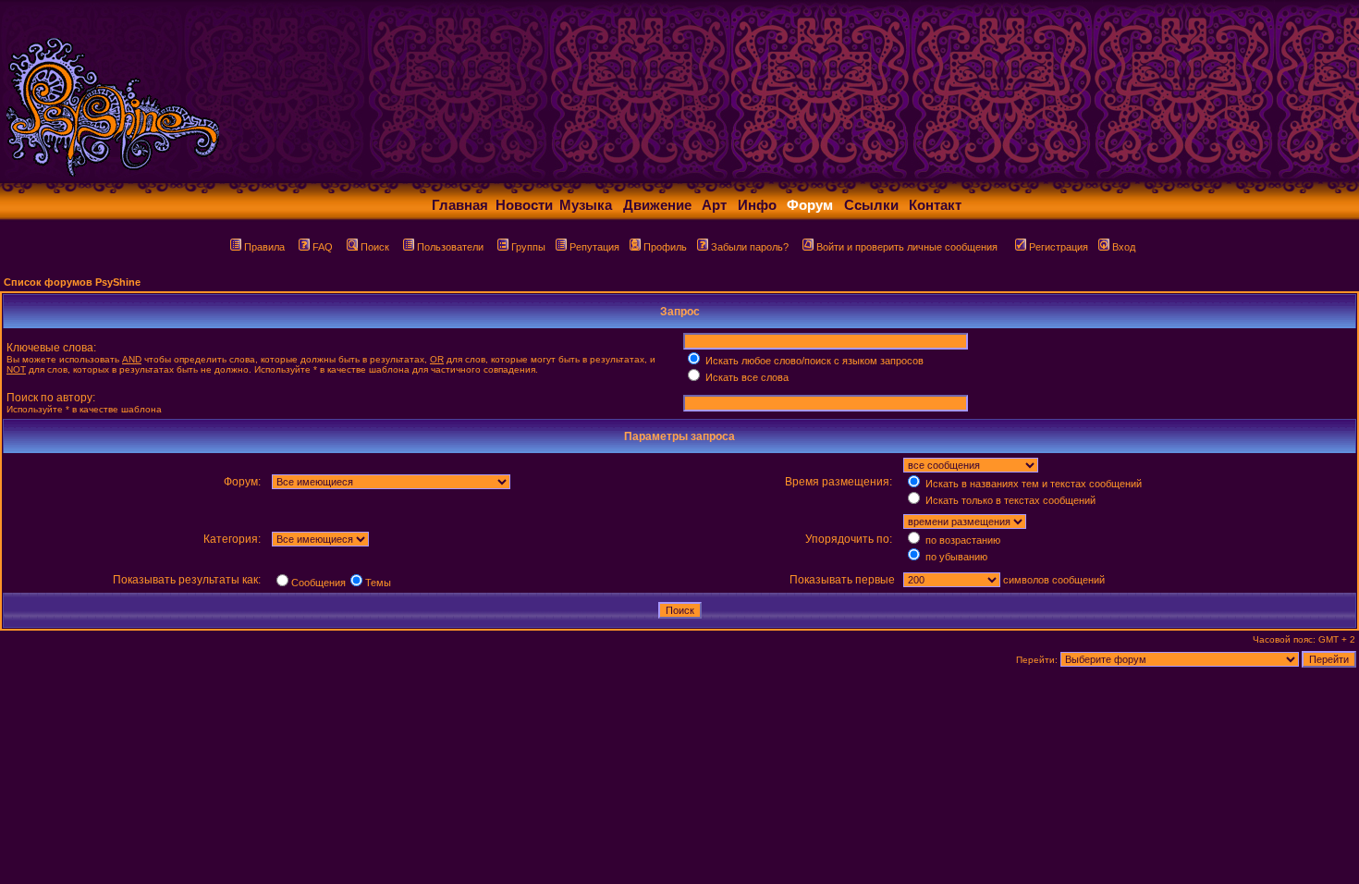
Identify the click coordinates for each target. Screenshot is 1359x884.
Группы (528, 246)
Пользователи (450, 246)
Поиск (375, 246)
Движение (657, 205)
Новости (524, 205)
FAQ (322, 246)
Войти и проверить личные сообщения (907, 246)
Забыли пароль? (750, 246)
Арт (714, 205)
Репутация (594, 246)
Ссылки (871, 205)
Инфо (757, 205)
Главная (460, 205)
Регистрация (1058, 246)
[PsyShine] (365, 178)
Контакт (935, 205)
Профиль (665, 246)
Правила (264, 246)
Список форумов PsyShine (72, 282)
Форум (810, 205)
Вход (1123, 246)
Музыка (585, 205)
